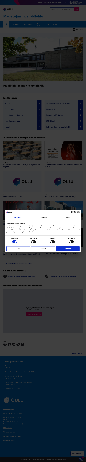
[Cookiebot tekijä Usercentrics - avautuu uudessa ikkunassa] (72, 212)
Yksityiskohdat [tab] (43, 217)
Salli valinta (43, 248)
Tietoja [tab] (68, 217)
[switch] (33, 241)
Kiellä (18, 248)
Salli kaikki (67, 248)
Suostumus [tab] (17, 217)
